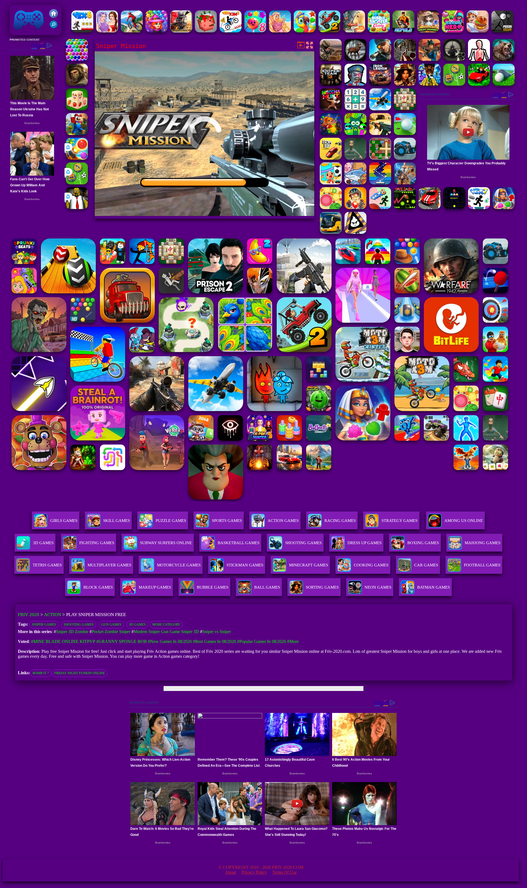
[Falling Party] (77, 133)
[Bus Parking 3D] (331, 232)
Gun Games (111, 624)
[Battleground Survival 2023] (181, 31)
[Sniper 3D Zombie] (405, 59)
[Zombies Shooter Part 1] (355, 84)
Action (52, 614)
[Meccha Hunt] (331, 108)
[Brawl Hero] (453, 31)
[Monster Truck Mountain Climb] (405, 158)
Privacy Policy (254, 872)
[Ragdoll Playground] (206, 31)
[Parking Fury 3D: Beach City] (430, 207)
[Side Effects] (355, 158)
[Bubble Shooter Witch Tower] (156, 31)
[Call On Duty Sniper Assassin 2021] (380, 59)
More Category (166, 624)
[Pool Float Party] (280, 31)
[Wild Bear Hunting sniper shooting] (504, 59)
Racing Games (340, 520)
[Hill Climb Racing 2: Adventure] (329, 31)
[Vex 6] (82, 31)
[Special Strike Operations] (380, 133)
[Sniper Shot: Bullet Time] (479, 59)
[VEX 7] (479, 207)
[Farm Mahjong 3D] (77, 108)
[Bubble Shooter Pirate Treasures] (77, 158)
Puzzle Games (171, 520)
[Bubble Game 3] (77, 59)
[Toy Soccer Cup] (77, 183)
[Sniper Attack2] (331, 59)
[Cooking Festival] (478, 31)
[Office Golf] (504, 84)
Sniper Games (44, 624)
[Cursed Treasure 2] (355, 207)
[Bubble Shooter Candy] (379, 31)
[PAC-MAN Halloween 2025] (454, 207)
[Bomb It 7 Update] (380, 158)
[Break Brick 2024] (380, 183)
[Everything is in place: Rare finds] (405, 84)
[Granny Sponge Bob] (77, 207)
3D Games (137, 624)
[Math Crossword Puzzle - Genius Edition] (355, 108)
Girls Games (63, 520)
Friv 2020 (28, 614)
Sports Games (227, 520)
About (230, 872)
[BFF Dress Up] (107, 31)
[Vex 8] (380, 207)
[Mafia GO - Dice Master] (331, 133)
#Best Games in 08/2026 (214, 641)
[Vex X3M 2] (231, 31)
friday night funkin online (79, 673)
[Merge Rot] (355, 183)
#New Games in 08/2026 (170, 641)
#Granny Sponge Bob (121, 641)
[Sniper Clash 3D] (430, 59)
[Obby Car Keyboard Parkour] (479, 84)
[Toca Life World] (331, 183)
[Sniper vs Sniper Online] (454, 59)
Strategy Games (399, 520)
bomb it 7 (41, 673)
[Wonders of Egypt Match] (504, 207)
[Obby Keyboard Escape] (430, 84)
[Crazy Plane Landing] (380, 108)
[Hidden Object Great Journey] (428, 31)
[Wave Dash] (405, 207)
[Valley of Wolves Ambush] (77, 84)
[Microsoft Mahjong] (405, 108)
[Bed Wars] (405, 183)
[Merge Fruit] (331, 207)
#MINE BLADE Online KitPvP (63, 641)
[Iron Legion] (380, 84)
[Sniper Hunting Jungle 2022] (355, 59)
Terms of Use (284, 872)
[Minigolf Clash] (405, 133)
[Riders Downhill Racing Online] (132, 31)
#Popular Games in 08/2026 (261, 641)
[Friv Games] (53, 16)
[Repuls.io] (403, 31)
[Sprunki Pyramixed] (355, 133)
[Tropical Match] (305, 31)
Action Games (283, 520)
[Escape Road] (331, 158)
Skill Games (116, 520)
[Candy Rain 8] (255, 31)
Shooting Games (79, 624)
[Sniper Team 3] (331, 84)
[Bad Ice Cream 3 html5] (355, 232)
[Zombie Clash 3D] (354, 31)
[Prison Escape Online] (502, 31)
